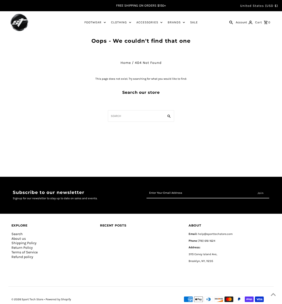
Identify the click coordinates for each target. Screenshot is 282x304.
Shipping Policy (23, 243)
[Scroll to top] (273, 295)
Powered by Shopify (58, 299)
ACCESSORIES (147, 22)
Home (126, 63)
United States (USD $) (259, 6)
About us (18, 238)
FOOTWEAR (93, 22)
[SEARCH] (231, 22)
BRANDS (174, 22)
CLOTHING (119, 22)
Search (17, 234)
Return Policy (22, 247)
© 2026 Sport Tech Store (27, 299)
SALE (194, 22)
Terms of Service (24, 252)
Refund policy (22, 257)
